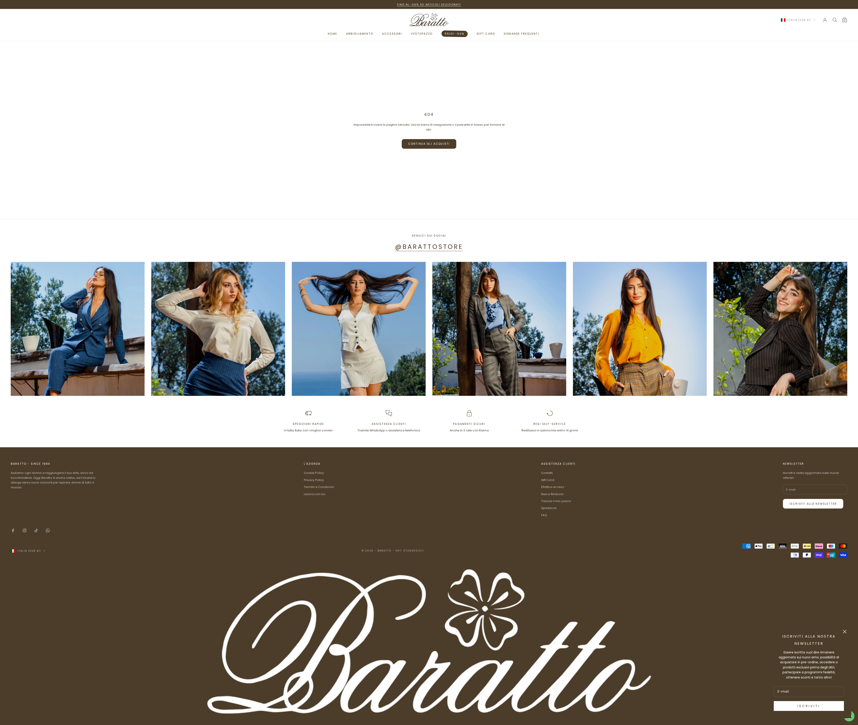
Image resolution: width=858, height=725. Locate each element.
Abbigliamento (359, 34)
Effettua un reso (552, 487)
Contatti (547, 473)
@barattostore (429, 246)
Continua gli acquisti (429, 144)
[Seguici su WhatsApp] (48, 530)
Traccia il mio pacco (556, 501)
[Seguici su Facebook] (13, 530)
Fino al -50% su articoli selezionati (429, 4)
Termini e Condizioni (319, 487)
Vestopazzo (422, 34)
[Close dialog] (845, 632)
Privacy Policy (314, 480)
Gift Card (547, 480)
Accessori (392, 34)
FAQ (544, 515)
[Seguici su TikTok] (36, 530)
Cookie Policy (314, 473)
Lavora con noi (315, 494)
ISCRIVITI (808, 706)
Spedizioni (549, 508)
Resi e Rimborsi (552, 494)
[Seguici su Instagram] (24, 530)
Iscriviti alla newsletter (813, 504)
